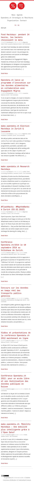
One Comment (14, 342)
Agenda (19, 15)
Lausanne (10, 44)
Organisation (13, 20)
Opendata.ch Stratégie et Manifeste (17, 18)
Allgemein (25, 42)
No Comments (26, 44)
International (4, 254)
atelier (24, 171)
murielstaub (9, 42)
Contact (23, 20)
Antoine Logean (10, 252)
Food (5, 44)
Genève (26, 298)
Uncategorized (18, 300)
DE (18, 25)
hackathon (4, 135)
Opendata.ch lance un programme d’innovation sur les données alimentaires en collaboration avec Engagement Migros (16, 85)
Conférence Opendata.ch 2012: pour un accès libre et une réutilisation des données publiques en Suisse (15, 381)
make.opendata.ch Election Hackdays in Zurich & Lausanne (15, 128)
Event (2, 44)
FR (15, 25)
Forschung (4, 173)
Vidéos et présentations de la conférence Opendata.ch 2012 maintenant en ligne (16, 335)
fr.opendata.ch (8, 477)
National (15, 44)
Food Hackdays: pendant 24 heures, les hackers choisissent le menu (15, 37)
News (13, 15)
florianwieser (9, 93)
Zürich (20, 44)
